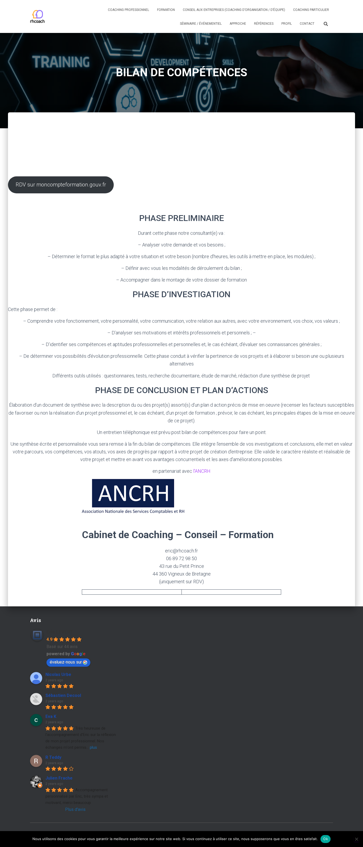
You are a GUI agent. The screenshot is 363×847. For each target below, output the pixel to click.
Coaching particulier (311, 10)
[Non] (356, 839)
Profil (286, 23)
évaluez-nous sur (66, 662)
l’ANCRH (201, 471)
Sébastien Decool (63, 695)
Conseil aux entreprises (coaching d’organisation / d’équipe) (234, 10)
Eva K (50, 716)
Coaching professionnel (128, 10)
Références (263, 23)
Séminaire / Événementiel (201, 23)
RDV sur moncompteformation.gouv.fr (61, 184)
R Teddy (53, 757)
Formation (166, 10)
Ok (325, 839)
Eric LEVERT (60, 632)
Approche (238, 23)
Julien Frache (59, 778)
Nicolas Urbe (58, 674)
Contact (307, 23)
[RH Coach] (37, 16)
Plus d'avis (75, 809)
